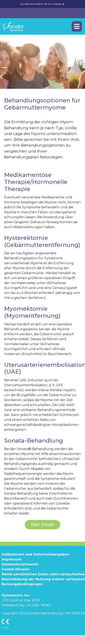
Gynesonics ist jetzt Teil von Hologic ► (42, 3)
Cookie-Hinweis (16, 569)
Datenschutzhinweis (20, 564)
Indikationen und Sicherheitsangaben (35, 554)
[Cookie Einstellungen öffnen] (7, 627)
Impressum (12, 559)
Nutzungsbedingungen (22, 584)
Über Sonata (42, 524)
